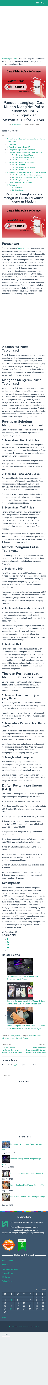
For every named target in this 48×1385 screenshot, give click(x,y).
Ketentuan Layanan (10, 1269)
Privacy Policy (7, 1273)
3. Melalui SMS (19, 170)
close (6, 1334)
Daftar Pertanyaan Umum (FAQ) (20, 182)
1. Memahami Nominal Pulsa (24, 155)
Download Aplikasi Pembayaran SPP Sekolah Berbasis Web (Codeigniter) (36, 1048)
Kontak (5, 1264)
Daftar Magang (8, 1281)
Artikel (11, 1035)
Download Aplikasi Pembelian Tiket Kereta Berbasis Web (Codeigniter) (12, 1048)
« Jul (4, 1317)
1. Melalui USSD (20, 165)
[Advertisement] (24, 32)
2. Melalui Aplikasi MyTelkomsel (25, 167)
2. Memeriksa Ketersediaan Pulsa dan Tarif (28, 177)
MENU (42, 3)
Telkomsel (26, 1038)
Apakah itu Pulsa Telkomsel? (19, 147)
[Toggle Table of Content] (4, 136)
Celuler (17, 1035)
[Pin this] (8, 945)
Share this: (18, 187)
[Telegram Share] (8, 947)
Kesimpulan (13, 185)
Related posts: (19, 190)
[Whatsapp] (8, 950)
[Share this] (7, 939)
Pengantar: (13, 144)
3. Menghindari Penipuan (22, 180)
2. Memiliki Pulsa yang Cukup (24, 157)
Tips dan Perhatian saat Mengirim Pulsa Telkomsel (27, 172)
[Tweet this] (8, 942)
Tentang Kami (7, 1260)
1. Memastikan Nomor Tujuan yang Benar (28, 175)
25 (11, 1308)
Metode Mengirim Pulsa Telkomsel (21, 162)
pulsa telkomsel (16, 1038)
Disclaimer (6, 1277)
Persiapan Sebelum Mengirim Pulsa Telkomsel (25, 152)
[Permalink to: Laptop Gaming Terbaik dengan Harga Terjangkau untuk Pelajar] (20, 966)
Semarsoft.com (23, 248)
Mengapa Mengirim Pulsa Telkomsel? (22, 149)
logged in (16, 1064)
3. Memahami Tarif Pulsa (22, 160)
